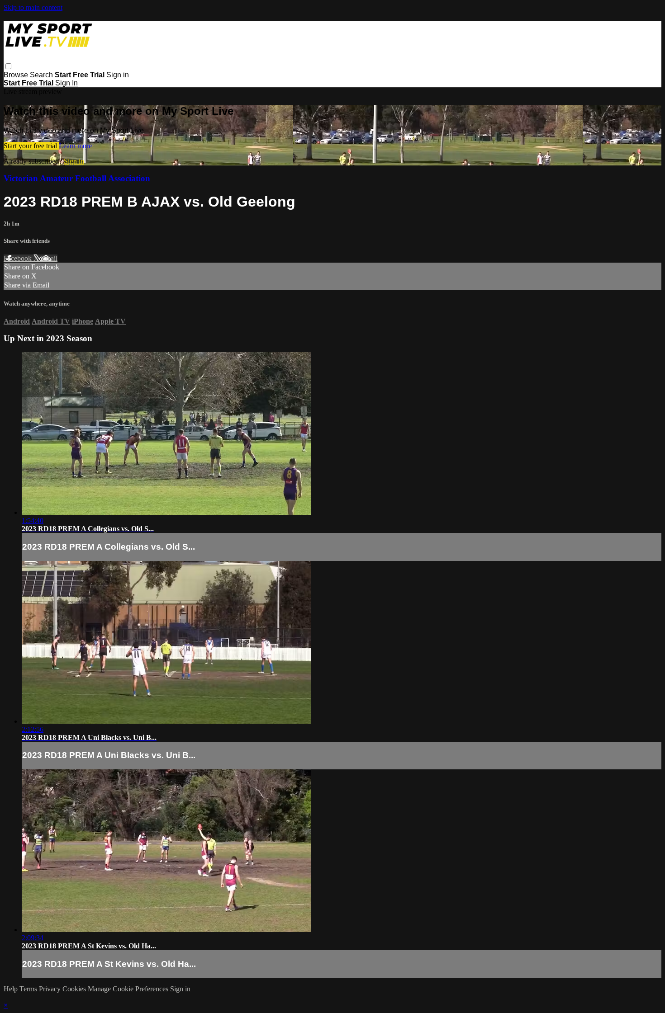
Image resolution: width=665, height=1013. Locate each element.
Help (11, 989)
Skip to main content (33, 7)
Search (42, 75)
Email (49, 258)
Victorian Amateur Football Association (77, 178)
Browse (17, 75)
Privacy (50, 989)
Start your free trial (31, 146)
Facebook (18, 258)
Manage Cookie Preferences (129, 989)
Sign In (66, 83)
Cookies (75, 989)
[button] (8, 66)
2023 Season (69, 338)
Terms (29, 989)
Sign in (117, 75)
